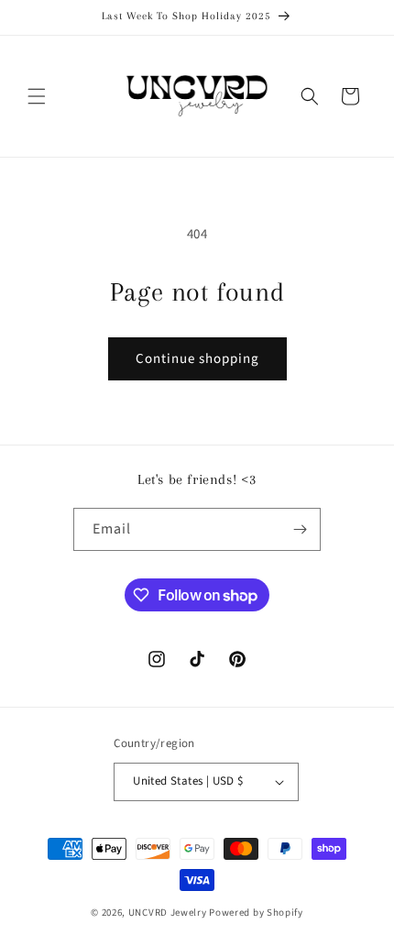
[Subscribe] (299, 529)
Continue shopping (197, 358)
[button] (36, 96)
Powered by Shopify (256, 912)
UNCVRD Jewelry (167, 912)
